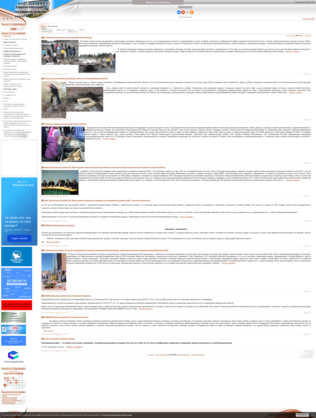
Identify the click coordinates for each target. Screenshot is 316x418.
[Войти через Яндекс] (183, 12)
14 (16, 380)
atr (57, 74)
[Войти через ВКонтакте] (179, 12)
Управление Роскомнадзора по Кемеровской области (11, 401)
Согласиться (302, 414)
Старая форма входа (185, 17)
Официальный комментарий (46, 31)
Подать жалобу (19, 238)
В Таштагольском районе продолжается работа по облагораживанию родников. (76, 78)
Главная (43, 26)
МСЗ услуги (61, 30)
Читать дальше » (293, 51)
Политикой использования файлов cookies (117, 415)
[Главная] (4, 20)
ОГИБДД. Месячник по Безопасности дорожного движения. (67, 296)
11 (8, 380)
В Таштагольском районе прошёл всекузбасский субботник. (68, 37)
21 (16, 383)
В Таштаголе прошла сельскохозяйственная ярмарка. (65, 124)
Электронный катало (8, 403)
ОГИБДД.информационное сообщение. (59, 225)
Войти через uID (185, 7)
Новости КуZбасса (71, 31)
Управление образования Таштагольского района (10, 398)
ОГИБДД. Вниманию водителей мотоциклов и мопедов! (66, 317)
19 (10, 383)
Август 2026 (13, 371)
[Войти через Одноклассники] (192, 12)
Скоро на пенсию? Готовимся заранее (59, 339)
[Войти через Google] (187, 12)
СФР (80, 30)
